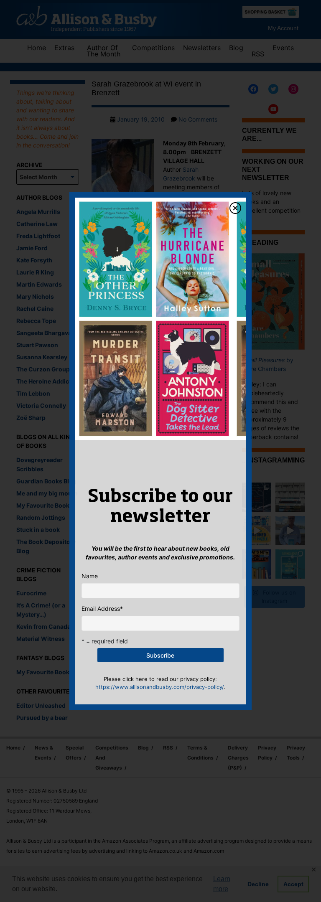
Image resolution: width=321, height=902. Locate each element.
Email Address (102, 608)
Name (90, 575)
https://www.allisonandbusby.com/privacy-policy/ (159, 686)
